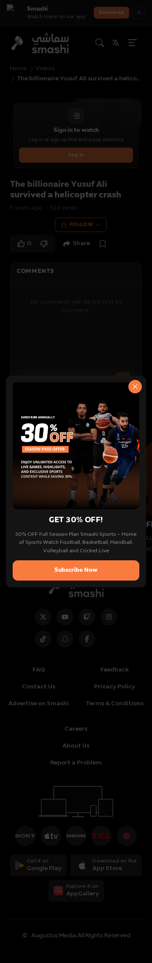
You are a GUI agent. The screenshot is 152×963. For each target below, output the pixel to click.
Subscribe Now (76, 570)
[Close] (135, 386)
